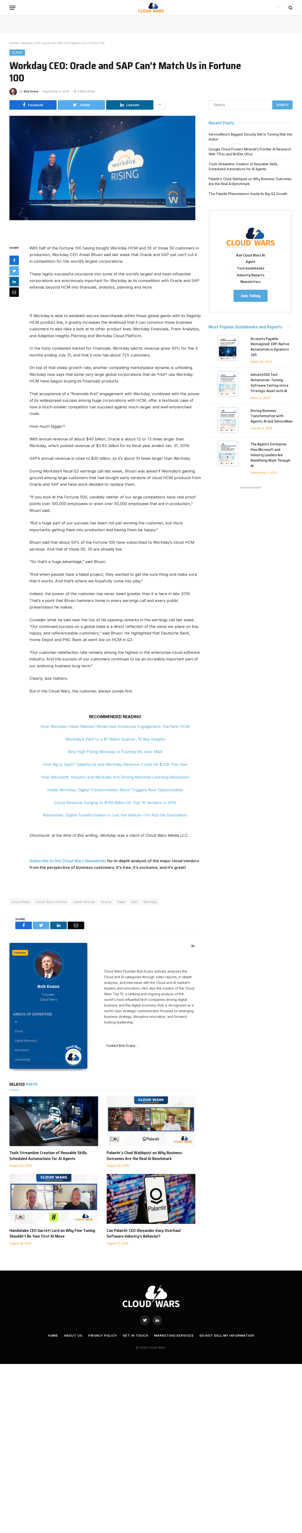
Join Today (250, 295)
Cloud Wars (21, 902)
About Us (73, 1335)
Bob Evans (31, 91)
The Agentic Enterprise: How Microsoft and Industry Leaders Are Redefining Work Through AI (270, 455)
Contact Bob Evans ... (121, 1046)
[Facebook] (14, 260)
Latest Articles (84, 902)
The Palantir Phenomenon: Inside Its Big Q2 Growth (248, 194)
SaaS (121, 902)
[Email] (14, 292)
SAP (134, 902)
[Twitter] (14, 271)
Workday (150, 902)
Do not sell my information (227, 1335)
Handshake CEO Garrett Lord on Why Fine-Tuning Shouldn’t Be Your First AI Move (52, 1233)
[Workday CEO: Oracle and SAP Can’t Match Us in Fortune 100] (102, 176)
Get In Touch (135, 1335)
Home (13, 43)
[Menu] (12, 7)
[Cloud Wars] (151, 7)
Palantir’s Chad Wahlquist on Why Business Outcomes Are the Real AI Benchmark (144, 1155)
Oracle (106, 902)
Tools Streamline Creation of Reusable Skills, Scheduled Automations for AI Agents (48, 1155)
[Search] (290, 7)
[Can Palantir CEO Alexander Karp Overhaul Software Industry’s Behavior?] (151, 1199)
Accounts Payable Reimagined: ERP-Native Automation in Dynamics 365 (270, 347)
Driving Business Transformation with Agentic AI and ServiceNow (272, 416)
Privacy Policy (102, 1335)
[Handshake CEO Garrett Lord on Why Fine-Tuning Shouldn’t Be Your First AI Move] (53, 1199)
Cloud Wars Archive (51, 902)
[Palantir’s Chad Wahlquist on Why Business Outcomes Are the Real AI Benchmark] (151, 1121)
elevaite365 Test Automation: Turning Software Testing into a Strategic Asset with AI (269, 383)
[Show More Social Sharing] (160, 105)
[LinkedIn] (14, 281)
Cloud (17, 52)
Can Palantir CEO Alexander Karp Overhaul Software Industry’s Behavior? (143, 1233)
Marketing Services (173, 1335)
